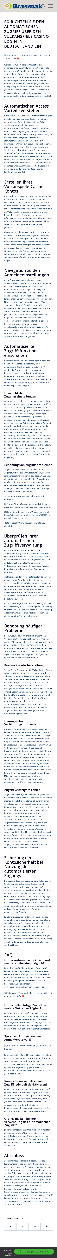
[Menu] (49, 6)
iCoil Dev (7, 1250)
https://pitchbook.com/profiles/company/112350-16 (27, 515)
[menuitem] (42, 6)
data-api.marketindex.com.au (25, 893)
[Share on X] (22, 1226)
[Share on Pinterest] (46, 1226)
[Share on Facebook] (10, 1226)
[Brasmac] (23, 6)
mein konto (12, 1089)
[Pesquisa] (42, 6)
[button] (34, 1252)
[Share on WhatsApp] (34, 1226)
